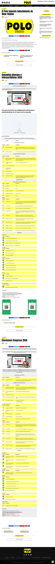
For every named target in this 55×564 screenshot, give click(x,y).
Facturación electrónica (9, 280)
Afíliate (41, 6)
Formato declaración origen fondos (10, 490)
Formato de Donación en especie (10, 263)
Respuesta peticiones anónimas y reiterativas (46, 557)
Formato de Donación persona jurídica (11, 267)
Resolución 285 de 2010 (9, 218)
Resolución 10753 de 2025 (9, 445)
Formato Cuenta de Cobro (9, 276)
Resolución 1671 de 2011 (9, 228)
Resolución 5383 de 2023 (9, 230)
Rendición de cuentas (46, 6)
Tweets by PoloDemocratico (44, 37)
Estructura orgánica (12, 557)
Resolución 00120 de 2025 (9, 193)
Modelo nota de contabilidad (9, 255)
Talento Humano (23, 557)
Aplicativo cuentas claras (9, 175)
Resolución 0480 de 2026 (9, 416)
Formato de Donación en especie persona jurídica (12, 488)
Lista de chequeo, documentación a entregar (12, 505)
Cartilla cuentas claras (9, 171)
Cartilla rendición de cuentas (9, 400)
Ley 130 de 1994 (8, 201)
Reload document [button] (16, 132)
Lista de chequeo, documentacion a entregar (12, 287)
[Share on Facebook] (11, 36)
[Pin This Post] (22, 36)
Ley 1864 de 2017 (8, 215)
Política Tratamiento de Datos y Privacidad (36, 557)
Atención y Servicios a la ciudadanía (29, 6)
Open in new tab (23, 132)
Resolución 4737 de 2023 (9, 222)
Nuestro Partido (10, 6)
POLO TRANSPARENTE (6, 557)
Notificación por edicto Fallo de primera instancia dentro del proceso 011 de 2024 (46, 32)
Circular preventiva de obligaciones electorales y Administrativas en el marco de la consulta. (45, 25)
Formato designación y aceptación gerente (11, 238)
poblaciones (36, 6)
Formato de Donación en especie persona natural (12, 481)
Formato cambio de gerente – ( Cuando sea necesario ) (13, 245)
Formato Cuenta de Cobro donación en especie (12, 278)
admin (6, 17)
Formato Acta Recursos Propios (10, 479)
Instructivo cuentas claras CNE (10, 394)
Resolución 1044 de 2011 (9, 225)
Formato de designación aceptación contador (12, 240)
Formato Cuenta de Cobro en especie (11, 499)
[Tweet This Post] (16, 36)
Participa (22, 6)
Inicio (7, 6)
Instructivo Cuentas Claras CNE (10, 165)
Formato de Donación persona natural (11, 265)
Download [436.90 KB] (5, 136)
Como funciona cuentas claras (10, 173)
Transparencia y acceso (16, 6)
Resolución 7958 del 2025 (9, 147)
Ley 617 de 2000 (8, 208)
